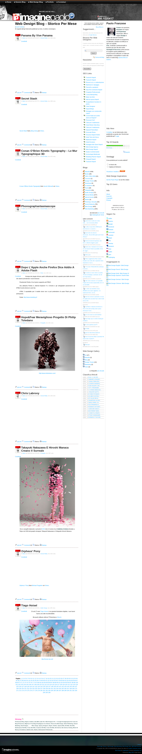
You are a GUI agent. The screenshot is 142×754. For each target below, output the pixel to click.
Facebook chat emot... (94, 406)
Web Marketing (89, 209)
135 (44, 686)
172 (20, 690)
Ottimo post (88, 254)
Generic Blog (20, 2)
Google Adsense (93, 34)
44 (33, 680)
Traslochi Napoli (91, 77)
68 (16, 682)
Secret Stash (29, 98)
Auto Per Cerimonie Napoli (94, 90)
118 (61, 684)
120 (66, 684)
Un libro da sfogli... (94, 396)
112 (45, 684)
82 (42, 682)
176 (31, 690)
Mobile (87, 199)
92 (61, 682)
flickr (109, 249)
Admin (24, 38)
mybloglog (111, 257)
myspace (111, 246)
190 (68, 690)
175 (28, 690)
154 (33, 688)
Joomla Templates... (94, 381)
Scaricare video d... (94, 408)
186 (57, 690)
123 (74, 684)
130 (31, 686)
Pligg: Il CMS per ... (93, 377)
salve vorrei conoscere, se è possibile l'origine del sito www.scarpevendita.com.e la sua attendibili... (93, 282)
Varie (86, 367)
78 (35, 682)
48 (41, 680)
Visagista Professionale (93, 92)
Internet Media (44, 38)
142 (62, 686)
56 (56, 680)
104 (25, 684)
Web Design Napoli (92, 149)
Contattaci (62, 2)
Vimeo (42, 131)
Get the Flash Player (112, 180)
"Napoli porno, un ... (94, 402)
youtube (110, 235)
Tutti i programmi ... (94, 387)
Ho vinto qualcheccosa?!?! (91, 324)
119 (63, 684)
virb (109, 240)
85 (48, 682)
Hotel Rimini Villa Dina (93, 125)
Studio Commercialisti (92, 152)
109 (38, 684)
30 (69, 678)
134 (41, 686)
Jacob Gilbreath (48, 186)
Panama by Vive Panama (36, 35)
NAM (43, 529)
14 (39, 678)
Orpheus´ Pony (24, 585)
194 (44, 692)
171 (17, 690)
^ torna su (139, 744)
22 (54, 678)
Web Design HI (124, 273)
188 (62, 690)
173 (23, 690)
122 (71, 684)
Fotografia (43, 322)
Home (9, 2)
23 (56, 678)
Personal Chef (90, 120)
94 (65, 682)
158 (44, 688)
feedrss (110, 221)
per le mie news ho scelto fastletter (93, 314)
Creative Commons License (134, 748)
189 (65, 690)
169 (73, 688)
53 (50, 680)
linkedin (110, 229)
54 (52, 680)
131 (33, 686)
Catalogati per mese (98, 215)
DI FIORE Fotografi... (94, 394)
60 (63, 680)
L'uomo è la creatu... (95, 413)
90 (57, 682)
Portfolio (50, 2)
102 (19, 684)
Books (87, 174)
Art (86, 355)
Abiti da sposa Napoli (92, 99)
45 (35, 680)
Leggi (117, 136)
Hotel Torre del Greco (92, 137)
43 (31, 680)
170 (76, 688)
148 (17, 688)
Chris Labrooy (30, 393)
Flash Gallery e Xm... (94, 385)
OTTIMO (87, 328)
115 (53, 684)
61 (65, 680)
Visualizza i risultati (112, 171)
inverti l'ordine (20, 27)
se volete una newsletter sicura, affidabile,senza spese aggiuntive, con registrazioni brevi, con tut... (92, 290)
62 (67, 680)
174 (25, 690)
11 (33, 678)
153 (31, 688)
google (110, 224)
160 (49, 688)
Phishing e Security (91, 202)
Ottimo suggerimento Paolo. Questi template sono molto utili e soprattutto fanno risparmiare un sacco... (93, 260)
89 (55, 682)
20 (50, 678)
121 (69, 684)
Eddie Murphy (100, 27)
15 (41, 678)
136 (46, 686)
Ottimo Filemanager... (94, 415)
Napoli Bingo (90, 109)
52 (48, 680)
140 (57, 686)
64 (71, 680)
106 (30, 684)
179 (38, 690)
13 (37, 678)
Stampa (43, 92)
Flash (42, 273)
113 (48, 684)
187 (60, 690)
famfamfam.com (137, 750)
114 (51, 684)
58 (60, 680)
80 (38, 682)
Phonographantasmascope (38, 206)
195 (46, 692)
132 (36, 686)
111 (43, 684)
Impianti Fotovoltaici (92, 130)
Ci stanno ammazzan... (95, 389)
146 (73, 686)
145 (70, 686)
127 (23, 686)
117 (58, 684)
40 (26, 680)
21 (52, 678)
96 (69, 682)
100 (77, 682)
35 (16, 680)
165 (62, 688)
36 (18, 680)
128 (25, 686)
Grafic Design (44, 608)
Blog (86, 360)
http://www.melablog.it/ (30, 297)
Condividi (24, 41)
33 (75, 678)
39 (24, 680)
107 (33, 684)
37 (20, 680)
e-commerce (89, 185)
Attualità (87, 171)
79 (37, 682)
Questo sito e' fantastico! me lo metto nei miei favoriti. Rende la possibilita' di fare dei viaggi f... (93, 248)
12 (35, 678)
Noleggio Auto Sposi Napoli (94, 144)
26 (61, 678)
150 (23, 688)
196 (49, 692)
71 (22, 682)
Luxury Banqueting (91, 94)
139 (54, 686)
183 (49, 690)
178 (36, 690)
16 (43, 678)
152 (28, 688)
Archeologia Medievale (93, 154)
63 (69, 680)
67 (77, 680)
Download (88, 183)
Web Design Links (127, 746)
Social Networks (90, 204)
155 (36, 688)
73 (25, 682)
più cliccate (100, 371)
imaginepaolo (126, 750)
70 (20, 682)
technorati (111, 232)
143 (65, 686)
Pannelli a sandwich (92, 87)
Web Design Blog (36, 2)
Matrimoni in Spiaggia (92, 85)
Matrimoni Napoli (91, 139)
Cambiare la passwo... (94, 379)
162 (54, 688)
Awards (127, 152)
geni (109, 254)
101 (17, 684)
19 (48, 678)
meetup (110, 243)
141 (60, 686)
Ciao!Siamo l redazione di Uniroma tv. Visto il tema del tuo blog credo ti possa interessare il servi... (93, 308)
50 (45, 680)
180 (41, 690)
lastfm (110, 252)
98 (72, 682)
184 (52, 690)
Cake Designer (90, 106)
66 (75, 680)
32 (73, 678)
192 (73, 690)
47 (39, 680)
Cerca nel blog (99, 57)
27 (63, 678)
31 (71, 678)
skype (110, 238)
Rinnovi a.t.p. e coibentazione (95, 82)
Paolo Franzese (116, 23)
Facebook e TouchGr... (94, 417)
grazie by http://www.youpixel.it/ (92, 332)
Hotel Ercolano (90, 142)
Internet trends (89, 197)
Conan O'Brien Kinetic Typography (30, 186)
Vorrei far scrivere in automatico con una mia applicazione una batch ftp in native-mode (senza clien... (93, 298)
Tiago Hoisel (29, 605)
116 (56, 684)
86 (50, 682)
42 (30, 680)
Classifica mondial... (95, 383)
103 (22, 684)
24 (58, 678)
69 (18, 682)
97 (71, 682)
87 (52, 682)
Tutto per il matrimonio (92, 122)
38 (22, 680)
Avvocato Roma (91, 132)
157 (41, 688)
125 (17, 686)
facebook (111, 227)
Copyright (109, 198)
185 (54, 690)
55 (54, 680)
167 (68, 688)
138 (52, 686)
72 (23, 682)
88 (54, 682)
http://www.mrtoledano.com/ (47, 373)
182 (46, 690)
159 (46, 688)
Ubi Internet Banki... (94, 411)
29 (67, 678)
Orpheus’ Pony (30, 551)
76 (31, 682)
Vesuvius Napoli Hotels (93, 135)
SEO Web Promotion (136, 746)
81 (40, 682)
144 (68, 686)
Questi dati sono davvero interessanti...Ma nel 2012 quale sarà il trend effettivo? (93, 234)
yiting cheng (34, 131)
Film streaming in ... (94, 404)
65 (73, 680)
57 (58, 680)
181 (44, 690)
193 (76, 690)
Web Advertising (118, 746)
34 (77, 678)
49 (43, 680)
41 (28, 680)
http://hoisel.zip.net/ (47, 659)
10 (31, 678)
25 (60, 678)
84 (46, 682)
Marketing (88, 364)
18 (46, 678)
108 (35, 684)
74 (27, 682)
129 (28, 686)
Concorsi (87, 178)
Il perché (109, 196)
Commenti (27, 92)
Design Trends (89, 181)
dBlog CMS (131, 752)
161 (52, 688)
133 (38, 686)
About (108, 194)
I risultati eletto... (94, 392)
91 (59, 682)
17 (44, 678)
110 (40, 684)
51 (46, 680)
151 (25, 688)
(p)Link (19, 92)
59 (62, 680)
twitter (110, 218)
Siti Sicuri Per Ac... (93, 398)
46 (37, 680)
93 (63, 682)
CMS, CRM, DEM (90, 176)
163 (57, 688)
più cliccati (101, 213)
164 (60, 688)
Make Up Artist (90, 97)
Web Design (89, 206)
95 (67, 682)
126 (20, 686)
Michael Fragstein (37, 585)
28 (65, 678)
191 (70, 690)
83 (44, 682)
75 (29, 682)
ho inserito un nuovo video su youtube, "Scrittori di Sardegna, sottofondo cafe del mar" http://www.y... (93, 274)
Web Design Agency (92, 147)
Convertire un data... (94, 400)
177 (33, 690)
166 (65, 688)
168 (70, 688)
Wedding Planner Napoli (93, 157)
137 (49, 686)
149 (20, 688)
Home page (100, 746)
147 (76, 686)
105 (27, 684)
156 (38, 688)
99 (74, 682)
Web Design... (109, 147)
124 (77, 684)
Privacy (108, 200)
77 (33, 682)
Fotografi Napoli (91, 159)
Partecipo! (87, 344)
